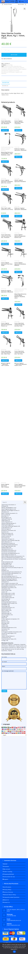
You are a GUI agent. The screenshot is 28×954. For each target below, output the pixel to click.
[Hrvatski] (15, 727)
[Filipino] (2, 729)
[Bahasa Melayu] (15, 731)
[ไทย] (21, 733)
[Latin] (6, 731)
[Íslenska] (15, 729)
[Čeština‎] (17, 727)
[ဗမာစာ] (19, 731)
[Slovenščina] (15, 733)
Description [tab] (5, 82)
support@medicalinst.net (14, 920)
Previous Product (8, 4)
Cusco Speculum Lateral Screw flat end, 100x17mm (6, 353)
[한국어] (4, 731)
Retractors (3, 150)
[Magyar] (13, 729)
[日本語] (23, 729)
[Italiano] (21, 729)
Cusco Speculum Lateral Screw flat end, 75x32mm (6, 236)
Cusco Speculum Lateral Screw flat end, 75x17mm (19, 353)
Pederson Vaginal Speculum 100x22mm (7, 291)
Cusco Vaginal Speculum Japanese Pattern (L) (6, 325)
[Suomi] (4, 729)
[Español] (17, 733)
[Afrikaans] (2, 727)
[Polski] (25, 731)
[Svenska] (19, 733)
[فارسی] (23, 731)
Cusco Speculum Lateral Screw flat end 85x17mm (19, 325)
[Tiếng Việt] (25, 733)
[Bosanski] (6, 727)
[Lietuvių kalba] (10, 731)
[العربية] (4, 727)
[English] (23, 727)
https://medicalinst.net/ (13, 925)
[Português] (2, 733)
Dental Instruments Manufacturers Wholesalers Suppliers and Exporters (11, 67)
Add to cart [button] (5, 130)
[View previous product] (2, 4)
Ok (14, 951)
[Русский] (6, 733)
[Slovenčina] (13, 733)
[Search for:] (25, 1)
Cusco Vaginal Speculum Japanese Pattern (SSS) (19, 486)
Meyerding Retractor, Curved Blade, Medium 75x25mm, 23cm (20, 296)
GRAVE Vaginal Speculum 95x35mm (20, 181)
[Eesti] (25, 727)
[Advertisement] (14, 797)
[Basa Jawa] (25, 729)
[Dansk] (19, 727)
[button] (24, 9)
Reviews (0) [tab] (5, 85)
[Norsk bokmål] (21, 731)
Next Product (21, 4)
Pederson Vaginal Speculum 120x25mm (20, 209)
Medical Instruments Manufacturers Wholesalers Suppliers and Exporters (13, 69)
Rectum (7, 149)
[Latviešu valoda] (8, 731)
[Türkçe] (23, 733)
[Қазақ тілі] (2, 731)
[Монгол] (17, 731)
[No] (26, 948)
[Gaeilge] (19, 729)
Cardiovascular (4, 147)
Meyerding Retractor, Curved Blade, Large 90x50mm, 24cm (7, 154)
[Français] (6, 729)
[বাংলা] (8, 727)
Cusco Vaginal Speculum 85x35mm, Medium (20, 264)
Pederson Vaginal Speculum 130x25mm (20, 149)
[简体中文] (13, 727)
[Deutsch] (8, 729)
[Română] (4, 733)
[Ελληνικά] (10, 729)
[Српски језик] (10, 733)
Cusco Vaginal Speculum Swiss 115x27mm (18, 122)
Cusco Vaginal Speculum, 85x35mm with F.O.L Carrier (7, 181)
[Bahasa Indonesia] (17, 729)
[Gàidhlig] (8, 733)
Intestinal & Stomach (5, 148)
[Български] (10, 727)
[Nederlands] (21, 727)
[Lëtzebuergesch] (13, 731)
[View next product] (25, 4)
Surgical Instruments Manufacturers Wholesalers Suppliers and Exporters (11, 72)
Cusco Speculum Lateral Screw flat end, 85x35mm (6, 122)
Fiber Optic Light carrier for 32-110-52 (7, 209)
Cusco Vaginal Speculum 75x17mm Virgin (6, 264)
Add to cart (14, 54)
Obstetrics (3, 149)
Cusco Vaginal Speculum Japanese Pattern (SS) (19, 236)
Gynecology (10, 65)
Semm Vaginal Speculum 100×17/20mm (5, 486)
